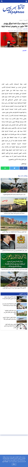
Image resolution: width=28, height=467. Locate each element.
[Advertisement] (14, 67)
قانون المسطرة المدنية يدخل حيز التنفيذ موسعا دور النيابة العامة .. (9, 304)
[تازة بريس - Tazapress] (14, 9)
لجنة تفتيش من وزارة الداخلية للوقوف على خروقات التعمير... (14, 232)
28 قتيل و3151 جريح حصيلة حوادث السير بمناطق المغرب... (14, 288)
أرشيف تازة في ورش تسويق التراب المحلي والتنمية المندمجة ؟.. (9, 298)
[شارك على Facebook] (23, 168)
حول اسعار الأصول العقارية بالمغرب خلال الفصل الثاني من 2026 (10, 312)
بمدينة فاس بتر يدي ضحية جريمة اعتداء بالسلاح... (14, 213)
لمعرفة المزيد (5, 462)
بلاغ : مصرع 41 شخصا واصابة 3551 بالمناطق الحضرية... (14, 194)
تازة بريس (25, 29)
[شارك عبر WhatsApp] (5, 168)
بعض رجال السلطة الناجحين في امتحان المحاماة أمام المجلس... (14, 251)
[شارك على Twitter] (14, 168)
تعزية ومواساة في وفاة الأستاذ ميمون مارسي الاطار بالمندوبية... (14, 269)
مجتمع (21, 20)
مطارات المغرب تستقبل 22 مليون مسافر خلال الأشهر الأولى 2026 (9, 318)
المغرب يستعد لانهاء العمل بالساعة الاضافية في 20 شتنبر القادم (10, 326)
